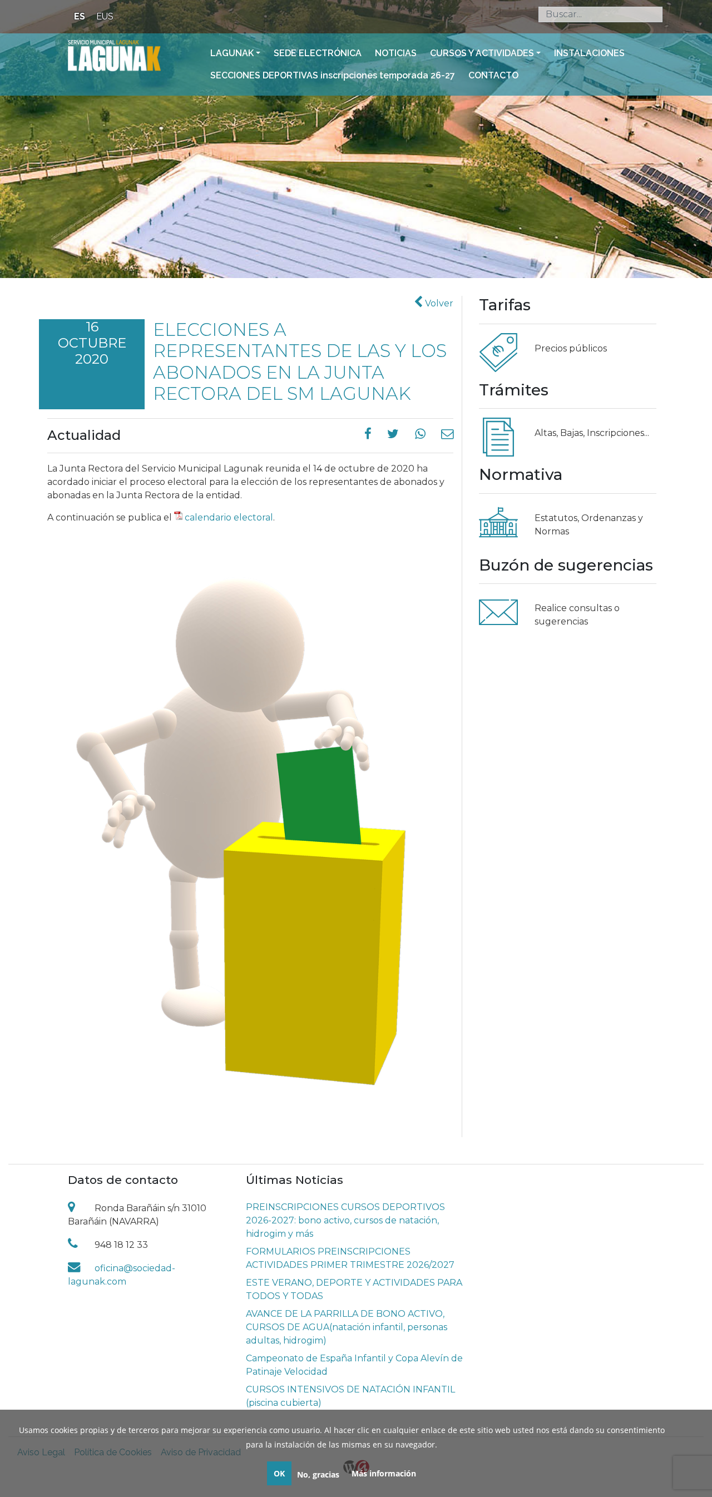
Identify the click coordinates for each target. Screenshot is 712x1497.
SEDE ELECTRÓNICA (318, 53)
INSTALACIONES (589, 53)
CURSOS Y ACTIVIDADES (482, 53)
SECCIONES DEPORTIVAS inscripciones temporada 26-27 (332, 75)
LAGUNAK (232, 53)
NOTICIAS (396, 53)
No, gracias (318, 1474)
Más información (384, 1473)
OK (279, 1473)
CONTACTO (493, 75)
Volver (438, 303)
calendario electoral (229, 517)
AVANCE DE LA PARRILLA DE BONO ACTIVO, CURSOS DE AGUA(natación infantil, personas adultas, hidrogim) (346, 1327)
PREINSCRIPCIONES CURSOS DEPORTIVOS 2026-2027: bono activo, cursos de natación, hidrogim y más (345, 1220)
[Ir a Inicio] (114, 55)
